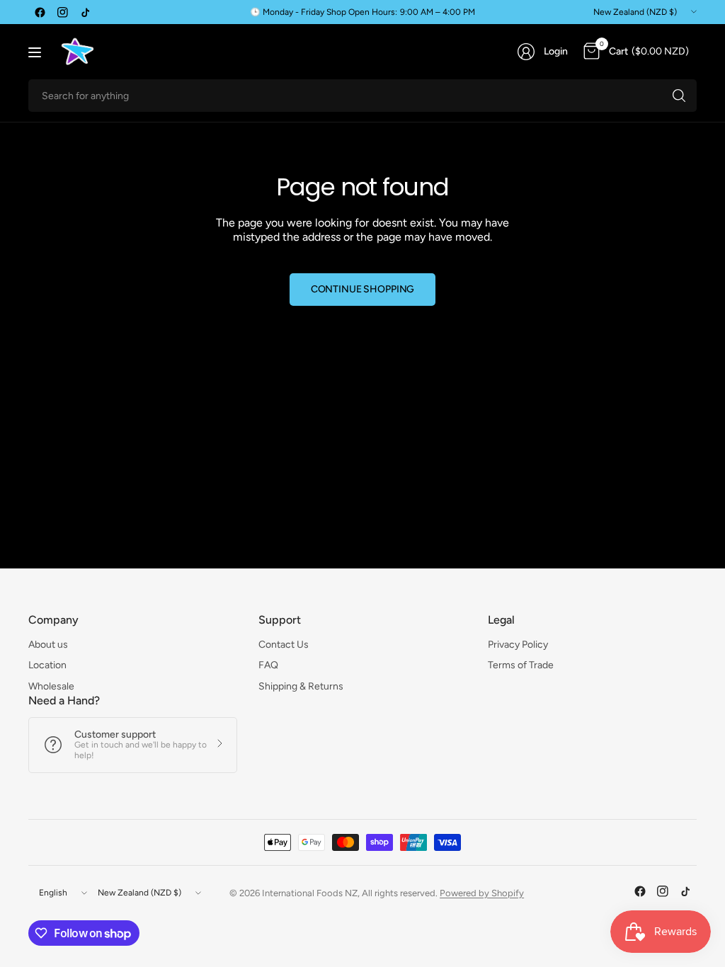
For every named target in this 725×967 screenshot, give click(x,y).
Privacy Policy (518, 645)
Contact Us (283, 645)
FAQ (268, 665)
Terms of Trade (521, 665)
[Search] (679, 95)
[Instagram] (62, 12)
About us (48, 645)
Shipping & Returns (300, 686)
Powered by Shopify (482, 893)
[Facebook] (39, 12)
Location (47, 665)
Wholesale (51, 686)
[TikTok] (85, 12)
